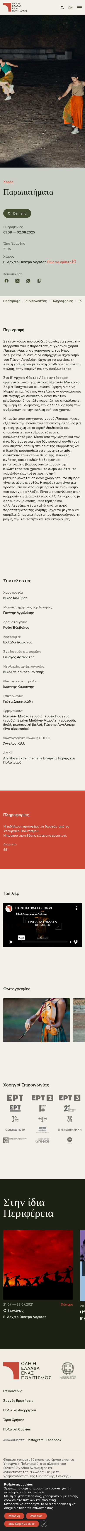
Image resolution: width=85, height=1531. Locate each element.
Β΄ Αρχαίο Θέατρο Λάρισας (24, 262)
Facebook (53, 1440)
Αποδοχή (14, 1516)
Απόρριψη (36, 1516)
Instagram (35, 1440)
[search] (62, 7)
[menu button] (79, 7)
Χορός (8, 182)
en (70, 8)
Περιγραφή (11, 301)
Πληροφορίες (62, 301)
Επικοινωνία (12, 1391)
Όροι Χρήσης (13, 1420)
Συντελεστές (36, 301)
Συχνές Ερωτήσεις (18, 1400)
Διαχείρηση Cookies (21, 1523)
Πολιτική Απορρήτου (19, 1410)
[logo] (15, 7)
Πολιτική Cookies (17, 1429)
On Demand (17, 213)
